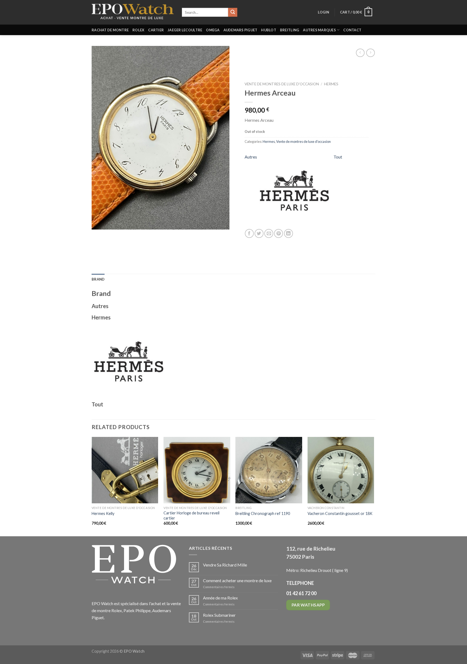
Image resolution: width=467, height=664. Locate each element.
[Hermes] (295, 191)
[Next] (374, 486)
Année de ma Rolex (220, 597)
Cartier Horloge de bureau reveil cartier (191, 515)
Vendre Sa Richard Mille (225, 564)
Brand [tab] (98, 279)
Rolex (138, 30)
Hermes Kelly (103, 513)
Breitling (289, 30)
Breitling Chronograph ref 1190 (262, 513)
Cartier (156, 30)
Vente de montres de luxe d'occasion (282, 84)
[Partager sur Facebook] (249, 233)
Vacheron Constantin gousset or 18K (340, 513)
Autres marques (319, 30)
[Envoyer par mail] (268, 233)
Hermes (331, 84)
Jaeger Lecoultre (185, 30)
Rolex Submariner (219, 615)
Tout (337, 157)
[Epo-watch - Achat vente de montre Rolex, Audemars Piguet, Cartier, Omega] (133, 12)
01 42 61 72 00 (301, 593)
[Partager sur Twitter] (259, 233)
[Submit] (232, 12)
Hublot (268, 30)
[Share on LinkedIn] (288, 233)
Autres (251, 157)
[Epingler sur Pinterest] (278, 233)
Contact (352, 30)
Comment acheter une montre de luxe (237, 580)
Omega (212, 30)
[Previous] (92, 486)
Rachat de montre (110, 30)
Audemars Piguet (241, 30)
